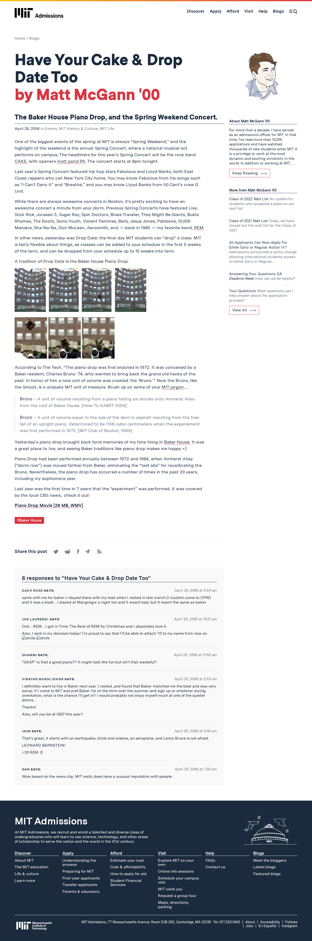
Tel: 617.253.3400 (226, 922)
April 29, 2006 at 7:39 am (196, 769)
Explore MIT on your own (176, 862)
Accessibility (270, 922)
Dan (26, 769)
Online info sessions (176, 871)
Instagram (289, 926)
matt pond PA (71, 161)
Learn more (25, 880)
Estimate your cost (127, 860)
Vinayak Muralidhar (43, 679)
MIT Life (107, 128)
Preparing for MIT (78, 871)
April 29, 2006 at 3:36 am (196, 731)
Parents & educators (80, 891)
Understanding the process (79, 862)
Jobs (249, 926)
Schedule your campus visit (178, 880)
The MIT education (31, 867)
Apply (68, 853)
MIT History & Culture (78, 128)
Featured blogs (267, 873)
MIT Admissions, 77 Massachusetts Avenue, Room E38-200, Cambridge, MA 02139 (146, 922)
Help (209, 853)
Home (20, 38)
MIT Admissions (51, 821)
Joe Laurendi (35, 619)
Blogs (34, 38)
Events (51, 128)
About (250, 922)
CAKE (21, 161)
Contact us (215, 867)
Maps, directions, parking (173, 904)
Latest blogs (264, 867)
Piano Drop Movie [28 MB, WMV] (49, 505)
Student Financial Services (126, 882)
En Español (267, 926)
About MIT (24, 860)
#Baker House (29, 520)
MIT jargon (173, 386)
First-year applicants (81, 878)
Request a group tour (177, 895)
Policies (291, 922)
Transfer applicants (79, 884)
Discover (23, 853)
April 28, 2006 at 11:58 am (195, 655)
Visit (162, 853)
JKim (26, 731)
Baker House (177, 441)
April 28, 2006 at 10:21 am (195, 619)
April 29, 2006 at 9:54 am (196, 590)
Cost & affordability (128, 867)
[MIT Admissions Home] (39, 11)
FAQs (210, 860)
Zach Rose (32, 590)
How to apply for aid (128, 873)
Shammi (29, 655)
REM (199, 227)
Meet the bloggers (269, 860)
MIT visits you (170, 889)
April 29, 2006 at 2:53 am (196, 679)
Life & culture (27, 873)
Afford (116, 853)
